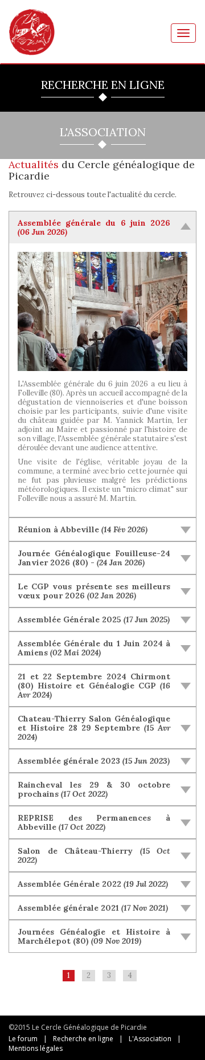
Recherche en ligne (83, 1038)
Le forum (23, 1038)
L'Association (150, 1038)
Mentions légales (36, 1048)
